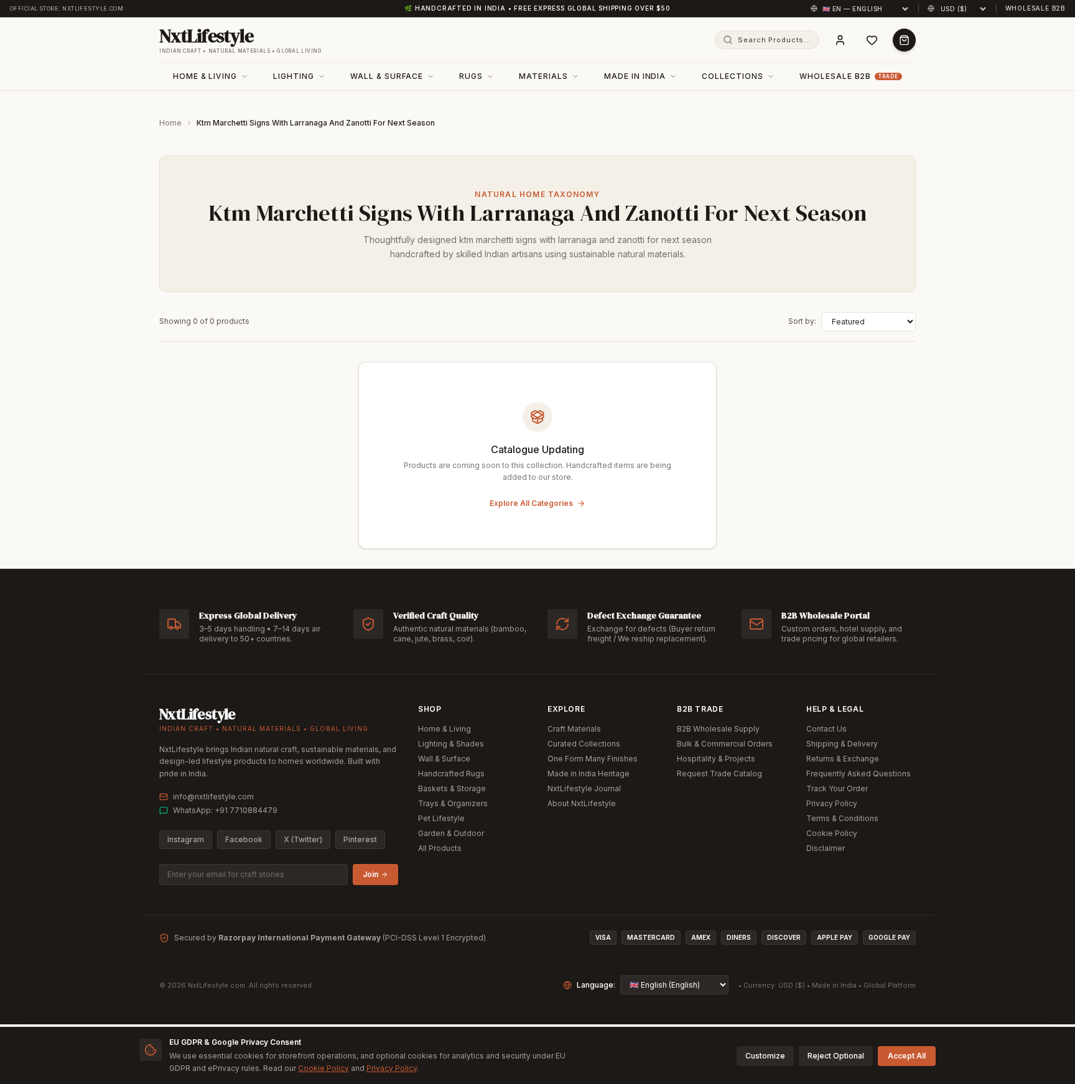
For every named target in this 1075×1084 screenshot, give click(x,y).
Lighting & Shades (451, 743)
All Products (440, 848)
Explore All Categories (531, 503)
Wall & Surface (444, 758)
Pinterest (360, 839)
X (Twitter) (303, 839)
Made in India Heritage (588, 773)
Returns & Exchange (842, 758)
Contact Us (826, 728)
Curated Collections (583, 743)
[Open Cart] (904, 40)
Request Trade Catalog (719, 773)
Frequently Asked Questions (858, 773)
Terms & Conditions (842, 818)
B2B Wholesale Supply (718, 728)
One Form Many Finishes (592, 758)
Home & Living (444, 728)
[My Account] (840, 40)
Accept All (907, 1055)
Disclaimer (825, 848)
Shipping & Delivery (842, 743)
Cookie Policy (831, 833)
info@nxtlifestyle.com (213, 796)
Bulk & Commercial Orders (725, 743)
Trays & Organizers (453, 803)
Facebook (244, 839)
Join (370, 874)
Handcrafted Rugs (451, 773)
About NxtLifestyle (581, 803)
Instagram (185, 839)
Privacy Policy (831, 803)
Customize (765, 1055)
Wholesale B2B (1035, 8)
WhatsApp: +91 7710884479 (225, 810)
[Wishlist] (872, 40)
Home (170, 122)
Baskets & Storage (452, 788)
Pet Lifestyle (441, 818)
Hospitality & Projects (716, 758)
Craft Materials (574, 728)
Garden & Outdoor (451, 833)
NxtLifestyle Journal (584, 788)
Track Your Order (837, 788)
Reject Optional (835, 1055)
